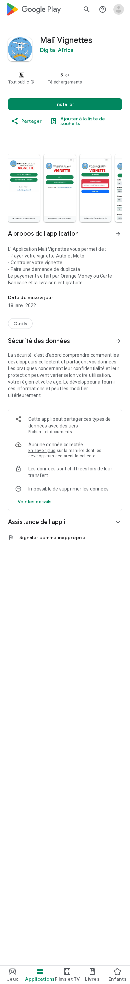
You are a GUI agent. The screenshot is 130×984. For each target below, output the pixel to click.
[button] (32, 82)
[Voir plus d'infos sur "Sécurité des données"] (118, 341)
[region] (65, 78)
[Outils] (20, 324)
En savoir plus (41, 450)
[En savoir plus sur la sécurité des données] (34, 502)
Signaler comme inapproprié (47, 537)
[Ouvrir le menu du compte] (119, 9)
